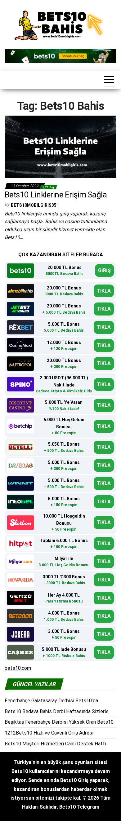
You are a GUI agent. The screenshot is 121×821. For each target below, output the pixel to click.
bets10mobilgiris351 (35, 205)
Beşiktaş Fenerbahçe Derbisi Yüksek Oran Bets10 (59, 722)
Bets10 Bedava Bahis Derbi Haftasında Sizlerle (57, 711)
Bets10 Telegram (79, 807)
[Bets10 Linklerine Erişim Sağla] (60, 146)
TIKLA (104, 291)
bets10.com (18, 668)
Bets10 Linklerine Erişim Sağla (56, 194)
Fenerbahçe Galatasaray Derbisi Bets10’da (51, 701)
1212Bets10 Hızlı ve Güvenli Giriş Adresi (49, 733)
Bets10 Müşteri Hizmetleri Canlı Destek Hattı (55, 744)
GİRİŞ (104, 270)
